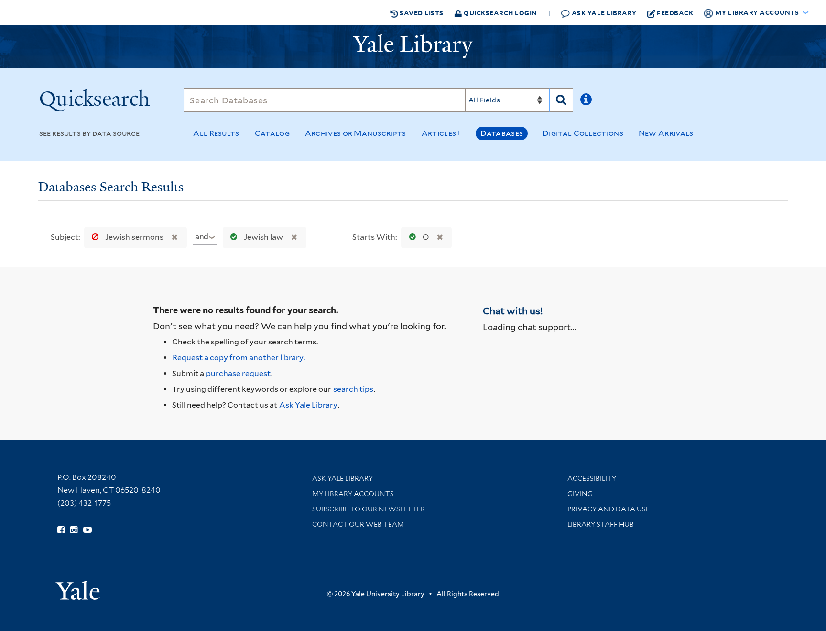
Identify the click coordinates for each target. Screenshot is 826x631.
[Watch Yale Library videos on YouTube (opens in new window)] (87, 530)
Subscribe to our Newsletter (368, 509)
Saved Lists (421, 12)
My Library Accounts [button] (757, 12)
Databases (501, 133)
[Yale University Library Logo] (413, 46)
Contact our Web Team (358, 524)
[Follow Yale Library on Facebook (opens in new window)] (61, 530)
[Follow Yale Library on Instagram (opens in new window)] (73, 530)
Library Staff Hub (600, 524)
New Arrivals (666, 133)
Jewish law (263, 237)
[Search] (561, 100)
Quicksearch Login (499, 12)
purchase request (238, 373)
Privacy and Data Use (608, 509)
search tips (353, 389)
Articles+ (441, 133)
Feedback (675, 12)
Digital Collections (583, 133)
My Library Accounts (353, 494)
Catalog (272, 133)
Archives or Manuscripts (355, 133)
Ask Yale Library (603, 12)
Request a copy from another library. (239, 357)
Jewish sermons (134, 237)
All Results (216, 133)
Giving (580, 494)
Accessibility (591, 478)
